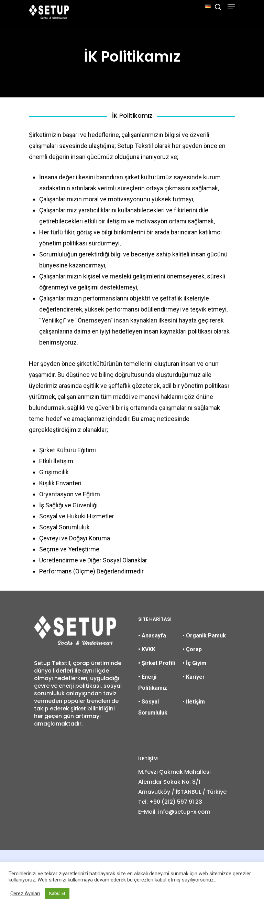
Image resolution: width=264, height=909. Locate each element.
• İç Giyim (194, 663)
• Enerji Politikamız (152, 682)
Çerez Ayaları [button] (25, 893)
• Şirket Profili (156, 663)
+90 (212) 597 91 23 (175, 802)
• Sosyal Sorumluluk (152, 707)
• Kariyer (194, 677)
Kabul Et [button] (57, 893)
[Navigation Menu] (231, 6)
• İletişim (194, 701)
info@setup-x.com (184, 812)
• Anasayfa (152, 635)
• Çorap (192, 649)
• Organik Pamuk (204, 635)
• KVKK (146, 649)
